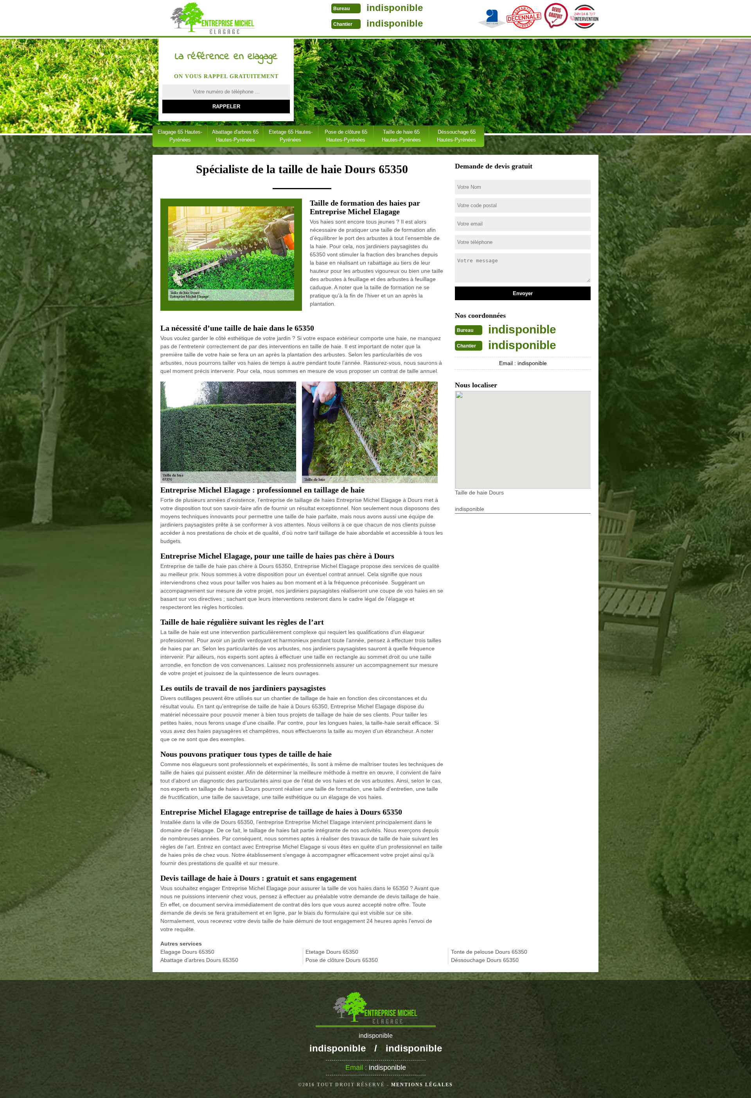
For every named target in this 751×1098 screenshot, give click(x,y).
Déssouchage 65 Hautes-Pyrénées (456, 136)
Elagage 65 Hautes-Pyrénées (180, 136)
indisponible (395, 7)
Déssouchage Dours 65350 (485, 960)
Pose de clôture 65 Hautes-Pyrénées (346, 136)
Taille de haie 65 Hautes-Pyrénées (401, 136)
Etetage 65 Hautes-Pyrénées (291, 136)
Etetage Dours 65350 (331, 952)
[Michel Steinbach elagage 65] (213, 19)
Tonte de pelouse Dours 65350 (489, 952)
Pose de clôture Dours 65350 (341, 960)
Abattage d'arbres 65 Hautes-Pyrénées (235, 136)
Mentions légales (422, 1084)
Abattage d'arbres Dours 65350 (199, 960)
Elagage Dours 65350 (187, 952)
